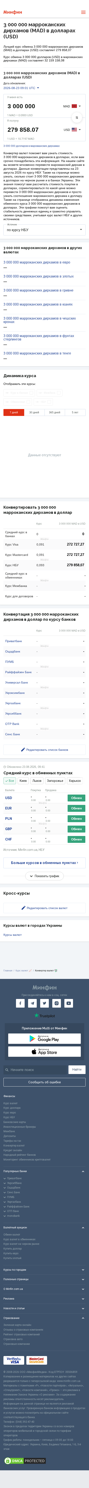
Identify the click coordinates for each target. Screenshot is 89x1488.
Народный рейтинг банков (19, 1154)
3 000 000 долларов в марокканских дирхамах (31, 146)
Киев (23, 780)
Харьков (75, 780)
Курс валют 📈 (24, 970)
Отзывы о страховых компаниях (23, 1329)
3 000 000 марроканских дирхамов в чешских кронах (39, 320)
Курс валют (10, 1103)
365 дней (54, 412)
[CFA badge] (58, 1360)
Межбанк (9, 1131)
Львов (36, 780)
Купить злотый (12, 1258)
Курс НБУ (9, 1117)
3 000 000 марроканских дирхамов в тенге (37, 353)
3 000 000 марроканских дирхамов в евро (36, 262)
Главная (7, 970)
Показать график (47, 876)
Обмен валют (11, 1234)
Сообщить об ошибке (44, 1082)
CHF (8, 839)
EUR (8, 808)
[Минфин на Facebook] (20, 1003)
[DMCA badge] (44, 1461)
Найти (76, 1069)
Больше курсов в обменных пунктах (43, 863)
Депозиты (9, 1136)
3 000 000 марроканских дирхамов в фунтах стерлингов (38, 337)
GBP (8, 829)
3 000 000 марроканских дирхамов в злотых (38, 276)
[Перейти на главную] (12, 12)
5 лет (75, 412)
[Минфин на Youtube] (68, 1003)
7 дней (14, 412)
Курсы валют (12, 934)
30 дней (34, 412)
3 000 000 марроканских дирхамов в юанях (38, 304)
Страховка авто (12, 1339)
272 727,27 (75, 544)
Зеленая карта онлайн (17, 1324)
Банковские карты (14, 1122)
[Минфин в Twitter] (44, 1003)
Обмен (76, 798)
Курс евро (9, 1112)
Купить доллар (12, 1248)
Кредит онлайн (12, 1150)
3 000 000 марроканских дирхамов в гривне (38, 290)
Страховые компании (16, 1343)
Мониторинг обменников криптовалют (27, 1159)
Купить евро (10, 1253)
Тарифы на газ (12, 1140)
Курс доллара (12, 1107)
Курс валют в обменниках (19, 1239)
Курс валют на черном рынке (21, 1243)
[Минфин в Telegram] (32, 1003)
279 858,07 (75, 565)
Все (11, 780)
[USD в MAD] (77, 117)
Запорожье (55, 780)
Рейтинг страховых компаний (21, 1334)
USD (8, 798)
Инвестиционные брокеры (19, 1126)
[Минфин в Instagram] (56, 1003)
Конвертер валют (14, 1145)
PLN (8, 819)
